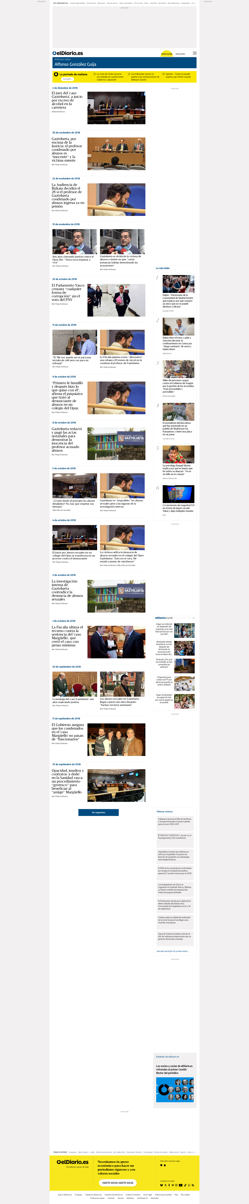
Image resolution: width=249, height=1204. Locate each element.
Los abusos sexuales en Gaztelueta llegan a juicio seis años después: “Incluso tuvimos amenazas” (119, 702)
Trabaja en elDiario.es (93, 1195)
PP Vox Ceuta (138, 3)
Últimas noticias (165, 811)
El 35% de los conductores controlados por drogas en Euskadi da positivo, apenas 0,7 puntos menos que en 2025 (175, 871)
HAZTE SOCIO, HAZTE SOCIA (117, 1182)
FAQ (176, 1195)
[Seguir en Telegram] (172, 1185)
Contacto (111, 1198)
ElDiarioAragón (169, 396)
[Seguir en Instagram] (176, 1185)
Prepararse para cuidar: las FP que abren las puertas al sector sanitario (164, 681)
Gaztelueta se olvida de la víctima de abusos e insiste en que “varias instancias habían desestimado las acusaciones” (120, 261)
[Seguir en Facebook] (169, 1185)
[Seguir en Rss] (193, 1185)
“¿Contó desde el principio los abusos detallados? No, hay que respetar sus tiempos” (73, 503)
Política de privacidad (163, 1195)
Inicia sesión (180, 54)
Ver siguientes (98, 812)
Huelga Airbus (185, 3)
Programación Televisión (134, 1152)
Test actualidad (148, 1152)
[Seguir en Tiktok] (185, 1185)
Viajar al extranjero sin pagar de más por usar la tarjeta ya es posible (164, 699)
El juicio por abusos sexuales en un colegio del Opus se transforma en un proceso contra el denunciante (73, 555)
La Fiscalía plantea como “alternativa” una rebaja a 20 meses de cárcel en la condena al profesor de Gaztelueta (121, 360)
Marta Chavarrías (170, 478)
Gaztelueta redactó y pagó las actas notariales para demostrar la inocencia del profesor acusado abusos (67, 439)
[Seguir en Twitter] (165, 1185)
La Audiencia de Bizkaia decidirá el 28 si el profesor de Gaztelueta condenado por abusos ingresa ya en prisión (68, 195)
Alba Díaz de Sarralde (61, 510)
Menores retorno (112, 3)
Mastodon (155, 1198)
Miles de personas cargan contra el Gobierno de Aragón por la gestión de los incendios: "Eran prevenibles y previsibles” (178, 386)
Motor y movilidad (193, 1152)
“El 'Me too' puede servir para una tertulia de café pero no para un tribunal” (71, 360)
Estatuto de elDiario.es (167, 1056)
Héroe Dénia (162, 3)
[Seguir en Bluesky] (161, 1185)
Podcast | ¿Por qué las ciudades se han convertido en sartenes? (164, 663)
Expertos (183, 1152)
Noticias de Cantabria (161, 1152)
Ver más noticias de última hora (172, 951)
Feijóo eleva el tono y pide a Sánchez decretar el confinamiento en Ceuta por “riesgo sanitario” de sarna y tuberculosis (177, 343)
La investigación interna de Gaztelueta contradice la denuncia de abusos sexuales (67, 590)
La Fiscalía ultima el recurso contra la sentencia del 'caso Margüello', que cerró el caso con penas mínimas (67, 636)
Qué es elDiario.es (65, 1195)
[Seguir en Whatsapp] (189, 1185)
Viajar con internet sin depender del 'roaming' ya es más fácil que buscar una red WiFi (164, 629)
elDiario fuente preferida (104, 1152)
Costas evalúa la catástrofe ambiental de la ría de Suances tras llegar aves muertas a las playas (174, 920)
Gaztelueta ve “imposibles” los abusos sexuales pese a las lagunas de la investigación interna (121, 503)
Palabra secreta (174, 1152)
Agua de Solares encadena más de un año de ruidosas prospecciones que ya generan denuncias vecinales (174, 936)
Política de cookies (97, 1198)
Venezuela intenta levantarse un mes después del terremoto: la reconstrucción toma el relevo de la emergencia (164, 648)
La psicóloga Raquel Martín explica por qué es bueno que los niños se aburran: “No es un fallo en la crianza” (178, 470)
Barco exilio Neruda (174, 3)
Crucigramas (72, 1152)
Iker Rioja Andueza (60, 164)
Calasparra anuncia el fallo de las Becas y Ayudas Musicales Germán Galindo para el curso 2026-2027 (174, 821)
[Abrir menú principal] (195, 53)
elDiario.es (167, 353)
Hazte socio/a (166, 54)
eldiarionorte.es (58, 111)
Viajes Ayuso (101, 3)
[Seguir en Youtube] (181, 1185)
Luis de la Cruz (168, 438)
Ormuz (146, 3)
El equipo (78, 1195)
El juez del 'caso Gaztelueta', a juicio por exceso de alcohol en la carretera (67, 100)
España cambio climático (77, 3)
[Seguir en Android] (161, 1165)
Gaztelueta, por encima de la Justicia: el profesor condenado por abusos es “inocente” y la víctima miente (67, 149)
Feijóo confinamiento (126, 3)
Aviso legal (147, 1195)
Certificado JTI (142, 1198)
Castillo (92, 1152)
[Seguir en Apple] (165, 1165)
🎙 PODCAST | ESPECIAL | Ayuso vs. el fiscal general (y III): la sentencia (174, 836)
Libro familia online (119, 1152)
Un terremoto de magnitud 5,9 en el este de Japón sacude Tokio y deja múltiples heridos (178, 508)
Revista (121, 1198)
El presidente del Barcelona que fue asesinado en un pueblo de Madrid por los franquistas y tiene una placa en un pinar (177, 428)
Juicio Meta (153, 3)
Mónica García (91, 3)
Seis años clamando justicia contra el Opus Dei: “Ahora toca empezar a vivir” (73, 259)
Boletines (130, 1198)
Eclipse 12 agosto (83, 1152)
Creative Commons (133, 1195)
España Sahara (196, 3)
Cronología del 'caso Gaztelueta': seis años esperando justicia (73, 700)
